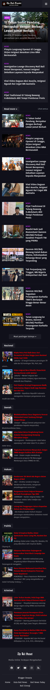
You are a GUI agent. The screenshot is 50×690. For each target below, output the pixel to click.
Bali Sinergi (25, 686)
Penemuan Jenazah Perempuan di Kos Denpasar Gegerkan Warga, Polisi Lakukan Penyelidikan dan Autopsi (30, 615)
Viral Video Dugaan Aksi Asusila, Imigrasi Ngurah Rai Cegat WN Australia (25, 82)
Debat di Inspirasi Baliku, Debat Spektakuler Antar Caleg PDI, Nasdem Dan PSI (30, 535)
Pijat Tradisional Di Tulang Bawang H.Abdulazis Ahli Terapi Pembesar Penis (24, 96)
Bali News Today (37, 682)
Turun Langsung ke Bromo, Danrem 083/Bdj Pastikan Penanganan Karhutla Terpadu (37, 323)
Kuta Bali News (20, 682)
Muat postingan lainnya (24, 336)
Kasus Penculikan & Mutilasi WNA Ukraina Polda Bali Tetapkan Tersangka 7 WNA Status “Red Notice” (30, 633)
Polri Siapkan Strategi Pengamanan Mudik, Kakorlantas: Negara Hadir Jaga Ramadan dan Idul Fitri (30, 388)
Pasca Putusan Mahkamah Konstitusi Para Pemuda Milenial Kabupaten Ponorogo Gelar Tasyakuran (30, 571)
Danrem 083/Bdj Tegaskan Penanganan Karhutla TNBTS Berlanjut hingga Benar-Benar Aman (37, 298)
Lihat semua (43, 109)
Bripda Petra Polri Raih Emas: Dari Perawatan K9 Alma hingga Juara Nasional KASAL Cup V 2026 (30, 355)
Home (7, 682)
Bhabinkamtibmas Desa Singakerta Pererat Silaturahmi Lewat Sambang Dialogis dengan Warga (31, 417)
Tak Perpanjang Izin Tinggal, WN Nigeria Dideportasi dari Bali (36, 272)
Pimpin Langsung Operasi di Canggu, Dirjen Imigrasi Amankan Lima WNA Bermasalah (23, 52)
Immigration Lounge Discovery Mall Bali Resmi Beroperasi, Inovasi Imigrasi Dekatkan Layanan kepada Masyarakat (24, 69)
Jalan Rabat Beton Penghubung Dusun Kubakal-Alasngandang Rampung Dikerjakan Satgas (28, 435)
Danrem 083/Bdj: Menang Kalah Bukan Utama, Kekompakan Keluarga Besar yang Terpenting (36, 255)
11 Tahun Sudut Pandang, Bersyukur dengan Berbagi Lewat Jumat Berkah (23, 27)
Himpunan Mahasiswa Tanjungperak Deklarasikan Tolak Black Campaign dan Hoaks (29, 553)
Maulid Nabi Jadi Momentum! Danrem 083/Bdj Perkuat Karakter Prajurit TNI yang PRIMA (36, 235)
